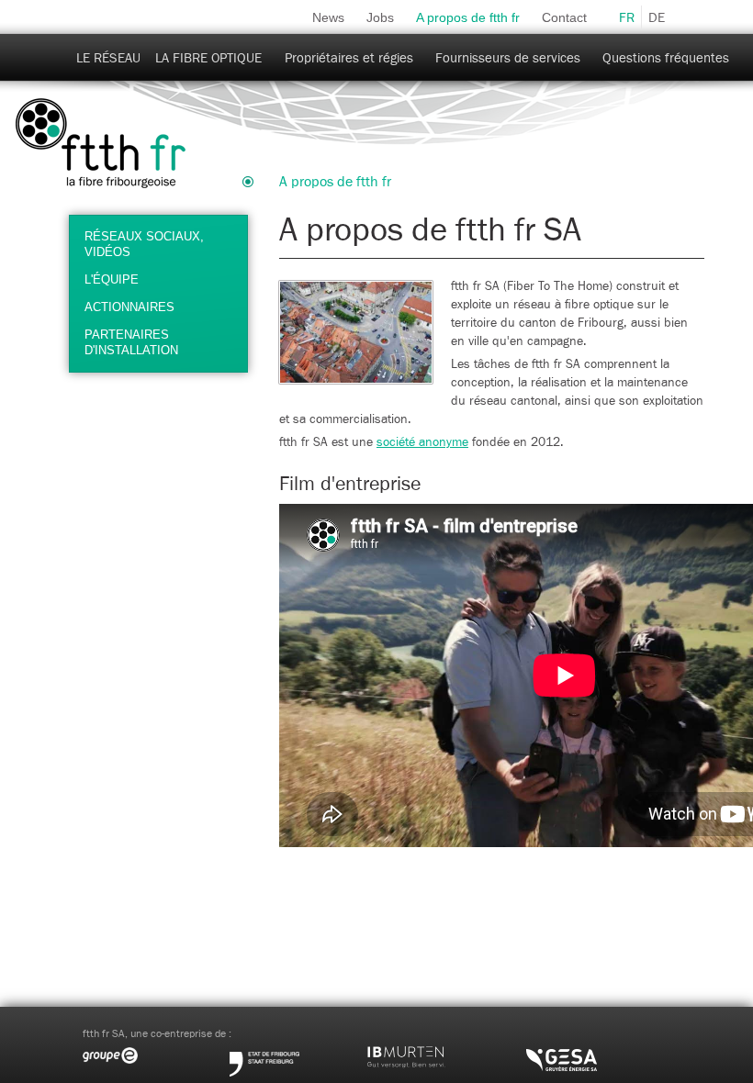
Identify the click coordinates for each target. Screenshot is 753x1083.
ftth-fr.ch (101, 144)
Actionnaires (129, 307)
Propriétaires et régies (349, 58)
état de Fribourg (298, 1052)
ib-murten (445, 1052)
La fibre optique (208, 58)
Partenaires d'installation (131, 342)
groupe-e (156, 1052)
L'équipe (111, 279)
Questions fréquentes (665, 58)
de (656, 18)
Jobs (380, 17)
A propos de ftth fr (468, 17)
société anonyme (422, 442)
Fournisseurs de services (507, 58)
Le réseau (108, 58)
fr (627, 18)
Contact (564, 17)
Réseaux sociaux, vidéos (144, 244)
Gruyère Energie (596, 1052)
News (328, 17)
